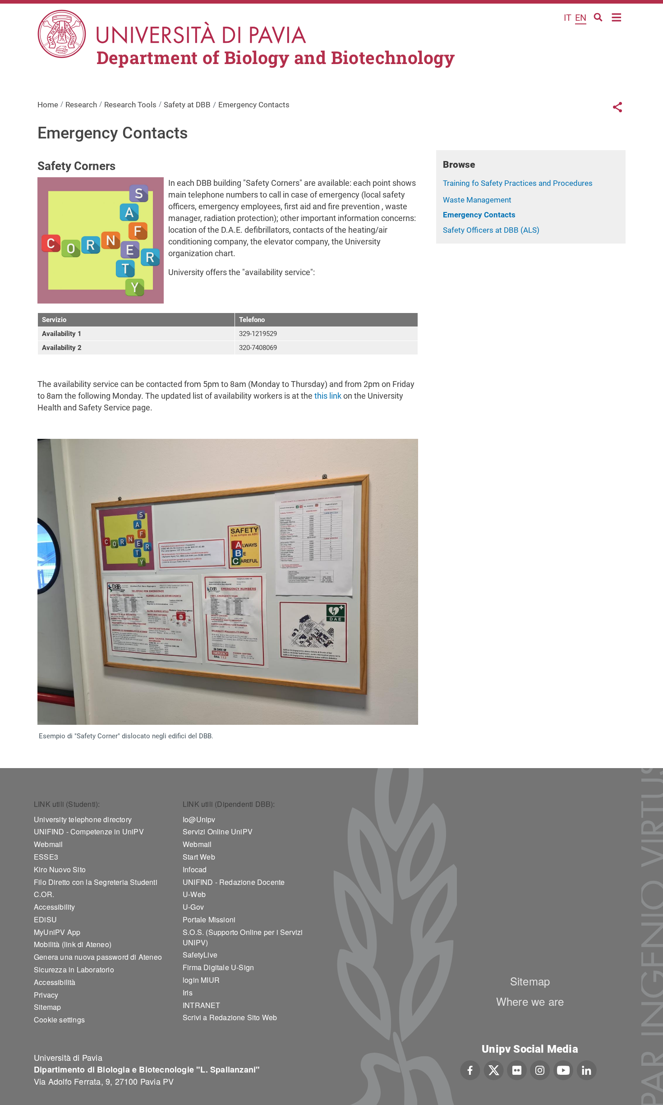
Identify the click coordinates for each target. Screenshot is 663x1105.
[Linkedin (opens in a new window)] (586, 1068)
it (567, 17)
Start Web (199, 857)
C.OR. (44, 894)
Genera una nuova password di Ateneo (98, 957)
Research (81, 104)
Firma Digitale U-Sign (218, 967)
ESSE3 (46, 857)
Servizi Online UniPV (218, 831)
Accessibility (54, 907)
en (580, 17)
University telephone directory (83, 819)
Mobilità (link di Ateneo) (72, 944)
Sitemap (47, 1007)
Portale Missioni (209, 919)
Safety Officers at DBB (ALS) (491, 230)
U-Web (194, 894)
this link (327, 396)
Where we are (530, 1001)
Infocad (195, 869)
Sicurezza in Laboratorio (74, 969)
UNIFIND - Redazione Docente (234, 882)
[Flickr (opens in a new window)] (517, 1068)
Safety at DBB (187, 104)
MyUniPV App (57, 932)
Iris (188, 992)
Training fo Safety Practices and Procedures (518, 183)
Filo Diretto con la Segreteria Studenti (95, 882)
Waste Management (477, 199)
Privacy (46, 995)
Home (616, 16)
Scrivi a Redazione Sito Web (230, 1017)
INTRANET (202, 1005)
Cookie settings (59, 1019)
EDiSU (45, 919)
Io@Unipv (199, 819)
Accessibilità (55, 982)
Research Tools (130, 104)
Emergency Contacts (479, 214)
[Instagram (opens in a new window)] (540, 1068)
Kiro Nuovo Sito (60, 869)
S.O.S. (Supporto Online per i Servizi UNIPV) (243, 937)
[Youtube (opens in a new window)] (563, 1068)
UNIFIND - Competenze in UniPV (89, 831)
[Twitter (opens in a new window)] (493, 1068)
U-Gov (193, 907)
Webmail (48, 844)
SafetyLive (200, 954)
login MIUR (201, 980)
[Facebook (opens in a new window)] (470, 1068)
